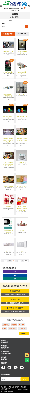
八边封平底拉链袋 (22, 186)
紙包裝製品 (5, 325)
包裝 (15, 278)
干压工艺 (8, 251)
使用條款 (10, 387)
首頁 (11, 17)
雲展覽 (16, 17)
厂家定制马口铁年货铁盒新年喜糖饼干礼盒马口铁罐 (22, 208)
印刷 (15, 271)
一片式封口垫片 (22, 162)
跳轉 (25, 261)
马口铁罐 (22, 230)
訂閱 (24, 379)
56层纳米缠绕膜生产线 (22, 72)
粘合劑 (4, 328)
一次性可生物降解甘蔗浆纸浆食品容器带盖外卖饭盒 (8, 164)
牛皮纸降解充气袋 (8, 51)
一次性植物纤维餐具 (8, 186)
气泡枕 (22, 251)
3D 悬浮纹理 (22, 94)
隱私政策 (17, 387)
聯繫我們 (23, 387)
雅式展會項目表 (6, 388)
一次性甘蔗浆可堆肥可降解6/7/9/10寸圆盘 (22, 140)
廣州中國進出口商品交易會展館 (15, 8)
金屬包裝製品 (13, 328)
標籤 (15, 275)
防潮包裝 (21, 325)
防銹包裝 (14, 325)
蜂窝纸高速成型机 (8, 72)
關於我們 (3, 387)
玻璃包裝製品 (23, 328)
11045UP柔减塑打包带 (21, 117)
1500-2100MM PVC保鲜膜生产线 (8, 95)
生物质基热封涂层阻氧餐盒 (22, 52)
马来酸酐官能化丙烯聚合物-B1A (8, 231)
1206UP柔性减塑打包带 (8, 117)
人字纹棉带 (8, 206)
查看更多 (24, 333)
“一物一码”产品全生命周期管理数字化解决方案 (8, 140)
